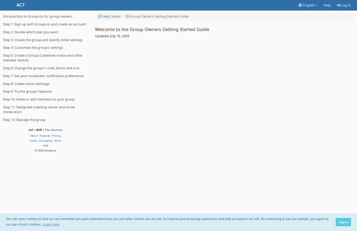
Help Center (111, 16)
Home (33, 140)
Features (45, 136)
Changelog (46, 140)
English (308, 5)
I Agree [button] (343, 222)
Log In (345, 5)
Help (327, 5)
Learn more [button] (51, 224)
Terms (58, 140)
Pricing (56, 136)
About (34, 136)
